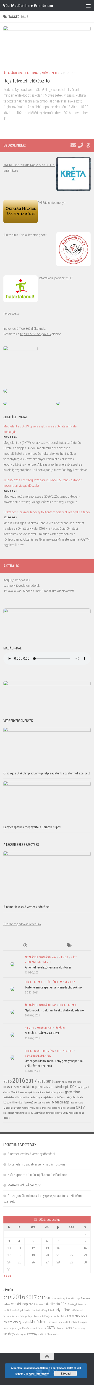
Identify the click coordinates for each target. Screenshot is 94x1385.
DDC (40, 1087)
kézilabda (78, 1097)
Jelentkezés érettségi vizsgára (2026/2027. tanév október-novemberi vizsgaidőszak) (43, 483)
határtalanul (10, 1097)
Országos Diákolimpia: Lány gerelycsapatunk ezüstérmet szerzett (46, 773)
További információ (37, 1373)
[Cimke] (69, 946)
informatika (23, 1097)
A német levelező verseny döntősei (26, 907)
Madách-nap (44, 1028)
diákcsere (48, 1087)
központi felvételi (13, 1102)
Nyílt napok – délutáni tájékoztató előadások (54, 1010)
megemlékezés (49, 1107)
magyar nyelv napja (32, 1107)
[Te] (80, 145)
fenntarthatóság (50, 1092)
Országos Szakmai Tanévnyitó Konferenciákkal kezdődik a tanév (46, 512)
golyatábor (72, 1092)
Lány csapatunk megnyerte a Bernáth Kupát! (32, 827)
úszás (6, 1117)
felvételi (37, 1092)
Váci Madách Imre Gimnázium (28, 5)
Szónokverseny (25, 1112)
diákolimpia (61, 1087)
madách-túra (76, 1102)
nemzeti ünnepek (66, 1107)
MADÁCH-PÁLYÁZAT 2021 (42, 1033)
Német (47, 962)
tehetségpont (52, 1112)
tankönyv (39, 1112)
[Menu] (88, 5)
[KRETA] (88, 145)
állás (81, 1112)
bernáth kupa (74, 1082)
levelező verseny (33, 1102)
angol (64, 1082)
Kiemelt (63, 957)
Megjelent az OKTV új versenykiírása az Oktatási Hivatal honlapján (40, 429)
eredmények (26, 1092)
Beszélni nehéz (12, 1087)
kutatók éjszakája (64, 1097)
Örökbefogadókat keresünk (22, 924)
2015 (7, 1081)
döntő (79, 1087)
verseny (70, 982)
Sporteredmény (44, 1051)
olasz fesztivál (10, 1112)
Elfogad (65, 1373)
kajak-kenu (48, 1097)
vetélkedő (73, 1112)
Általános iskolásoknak (21, 73)
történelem (54, 982)
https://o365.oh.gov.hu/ (35, 334)
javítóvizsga (36, 1097)
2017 (31, 1081)
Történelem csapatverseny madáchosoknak (53, 987)
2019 (50, 1081)
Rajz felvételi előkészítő (26, 81)
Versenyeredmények (38, 1055)
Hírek (28, 982)
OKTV (80, 1107)
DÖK (73, 1087)
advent (57, 1082)
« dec (7, 1276)
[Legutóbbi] (25, 946)
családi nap (29, 1087)
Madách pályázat (12, 1107)
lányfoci (47, 1102)
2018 (41, 1081)
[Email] (73, 145)
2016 (18, 1080)
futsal (61, 1092)
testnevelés (65, 1051)
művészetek (51, 73)
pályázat (60, 1028)
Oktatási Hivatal (15, 417)
